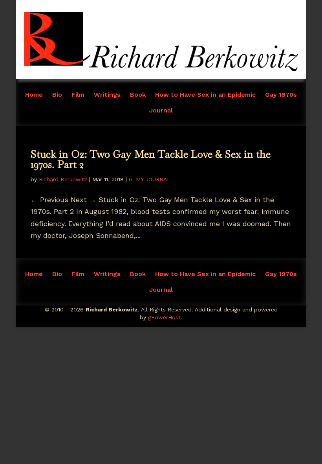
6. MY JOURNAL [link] (149, 179)
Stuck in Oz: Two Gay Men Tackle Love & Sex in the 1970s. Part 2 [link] (151, 159)
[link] (161, 68)
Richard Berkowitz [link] (63, 179)
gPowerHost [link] (164, 317)
